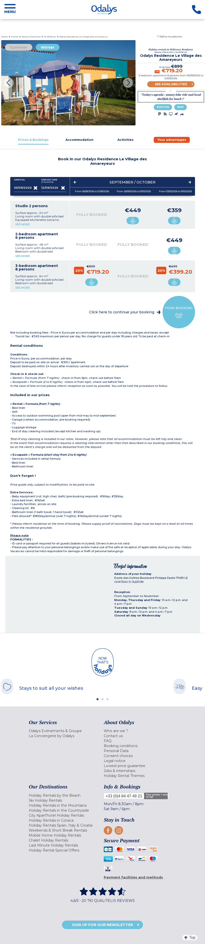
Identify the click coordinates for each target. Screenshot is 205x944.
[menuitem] (65, 730)
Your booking (178, 308)
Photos (163, 107)
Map (180, 107)
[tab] (33, 139)
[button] (169, 36)
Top (192, 937)
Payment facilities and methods (133, 877)
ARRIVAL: (20, 179)
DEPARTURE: (49, 180)
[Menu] (10, 9)
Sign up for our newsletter (102, 925)
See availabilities (171, 84)
